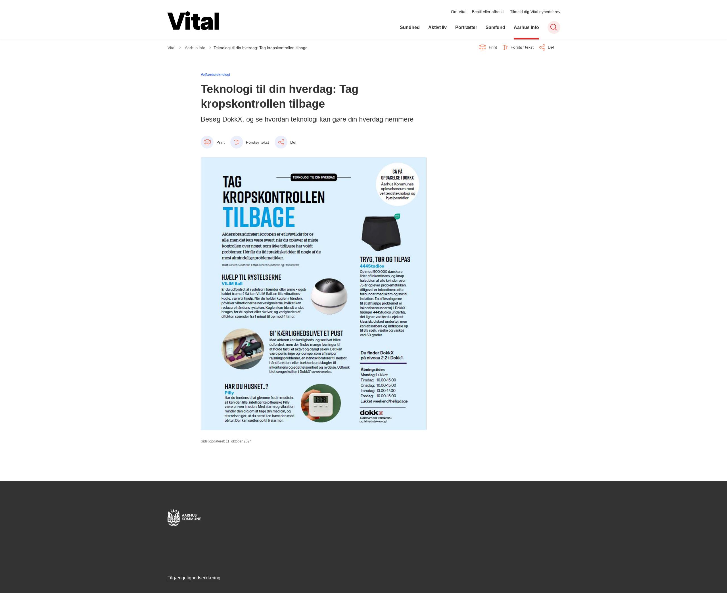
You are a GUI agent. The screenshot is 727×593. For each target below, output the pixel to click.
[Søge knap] (554, 27)
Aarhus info (526, 27)
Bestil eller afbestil (488, 11)
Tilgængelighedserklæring (194, 577)
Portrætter (466, 27)
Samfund (495, 27)
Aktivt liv (437, 27)
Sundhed (410, 27)
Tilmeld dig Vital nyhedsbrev (535, 11)
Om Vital (458, 11)
